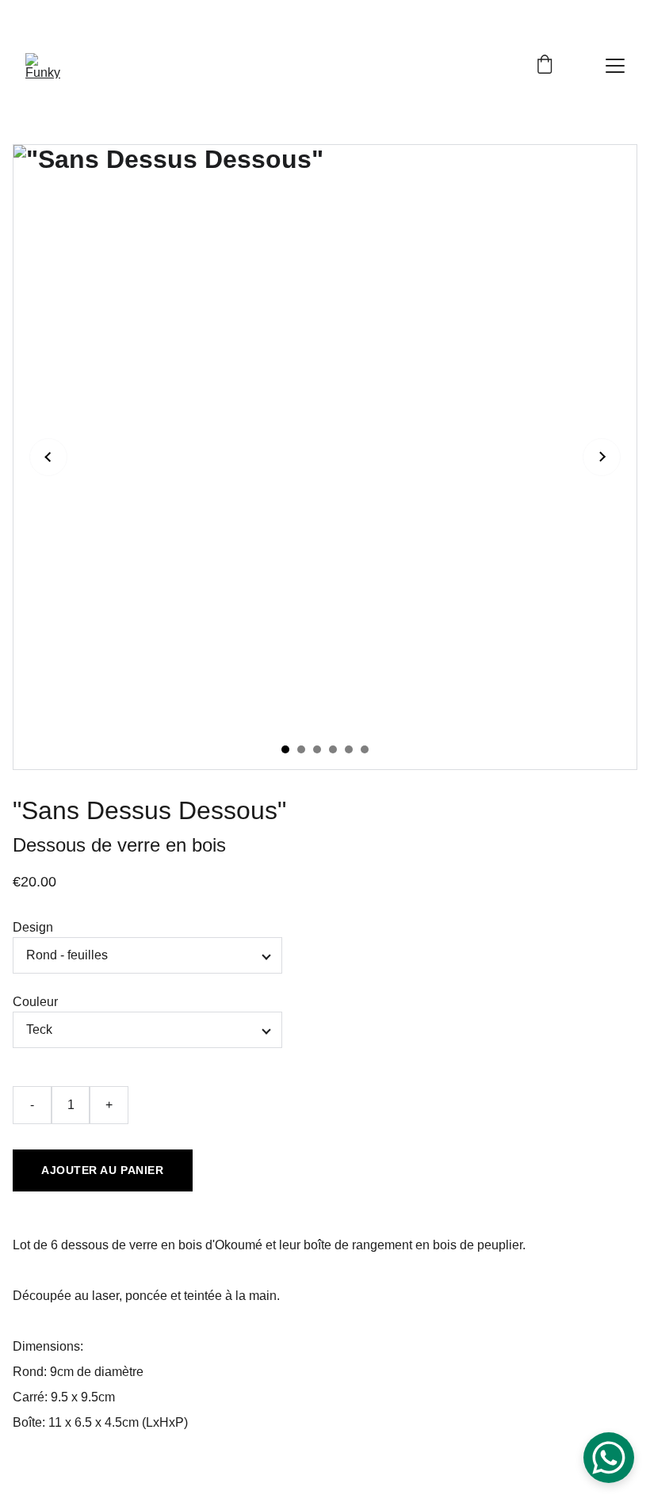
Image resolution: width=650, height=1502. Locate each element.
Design (33, 927)
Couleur (35, 1001)
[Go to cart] (544, 66)
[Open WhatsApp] (608, 1457)
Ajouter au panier (102, 1170)
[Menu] (615, 66)
